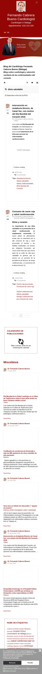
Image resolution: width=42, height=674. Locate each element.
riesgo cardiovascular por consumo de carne (25, 298)
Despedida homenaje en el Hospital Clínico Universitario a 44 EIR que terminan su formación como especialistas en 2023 (20, 591)
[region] (21, 49)
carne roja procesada (25, 284)
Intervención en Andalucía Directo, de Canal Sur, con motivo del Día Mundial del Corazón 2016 (23, 111)
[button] (27, 83)
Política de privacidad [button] (11, 658)
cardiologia (28, 646)
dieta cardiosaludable (25, 183)
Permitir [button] (30, 663)
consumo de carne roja (26, 286)
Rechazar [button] (12, 663)
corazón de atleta (18, 636)
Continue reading (19, 167)
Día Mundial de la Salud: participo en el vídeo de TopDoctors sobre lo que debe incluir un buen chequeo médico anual (20, 398)
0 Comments (21, 175)
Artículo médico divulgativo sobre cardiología (19, 510)
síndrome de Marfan (13, 629)
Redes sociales (10, 671)
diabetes (21, 629)
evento (21, 646)
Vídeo (16, 121)
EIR (33, 641)
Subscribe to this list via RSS (17, 95)
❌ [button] (40, 651)
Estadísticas (33, 668)
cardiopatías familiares (13, 643)
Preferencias (20, 668)
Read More (7, 418)
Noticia (6, 457)
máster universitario (25, 643)
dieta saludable (23, 181)
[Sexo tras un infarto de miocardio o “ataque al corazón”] (21, 492)
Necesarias (9, 668)
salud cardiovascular (25, 291)
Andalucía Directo (24, 178)
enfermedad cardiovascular (20, 638)
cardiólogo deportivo (13, 646)
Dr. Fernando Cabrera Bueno (22, 119)
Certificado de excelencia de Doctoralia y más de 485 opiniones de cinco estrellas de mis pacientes (20, 453)
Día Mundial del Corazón (23, 187)
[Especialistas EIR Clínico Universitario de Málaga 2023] (21, 575)
